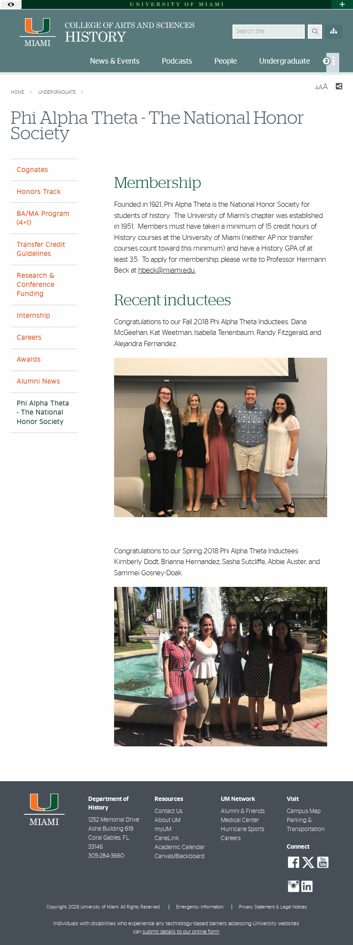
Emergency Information (199, 907)
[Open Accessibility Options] (11, 4)
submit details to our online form (180, 932)
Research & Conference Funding (36, 284)
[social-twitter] (308, 861)
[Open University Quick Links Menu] (342, 4)
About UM (167, 820)
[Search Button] (315, 32)
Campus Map (304, 811)
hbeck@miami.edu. (166, 270)
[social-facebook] (293, 862)
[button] (334, 920)
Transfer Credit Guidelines (41, 249)
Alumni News (38, 381)
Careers (29, 337)
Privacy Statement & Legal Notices (273, 907)
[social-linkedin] (307, 886)
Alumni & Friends (243, 811)
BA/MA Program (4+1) (43, 218)
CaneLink (167, 838)
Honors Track (39, 191)
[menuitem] (332, 62)
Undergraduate (57, 92)
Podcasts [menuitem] (177, 61)
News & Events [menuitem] (114, 61)
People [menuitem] (225, 61)
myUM (163, 829)
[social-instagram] (293, 886)
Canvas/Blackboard (179, 856)
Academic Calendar (180, 847)
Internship (33, 315)
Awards (29, 359)
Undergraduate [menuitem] (284, 61)
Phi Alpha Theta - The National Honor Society (43, 412)
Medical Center (240, 820)
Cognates (32, 169)
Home (18, 92)
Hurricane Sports (242, 829)
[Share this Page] (338, 87)
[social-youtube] (322, 862)
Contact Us (169, 811)
